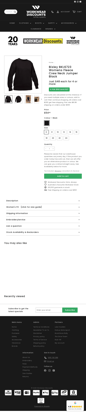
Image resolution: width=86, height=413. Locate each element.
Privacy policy (39, 336)
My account (60, 343)
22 (60, 138)
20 (53, 138)
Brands (50, 29)
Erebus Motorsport (62, 330)
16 (76, 132)
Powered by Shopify (42, 406)
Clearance (36, 29)
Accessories (68, 23)
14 (70, 132)
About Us (26, 357)
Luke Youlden (60, 327)
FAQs (25, 364)
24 (66, 138)
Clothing (24, 23)
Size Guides (27, 373)
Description (12, 200)
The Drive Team (61, 336)
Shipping (58, 171)
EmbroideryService (15, 219)
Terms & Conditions (41, 327)
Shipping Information (17, 213)
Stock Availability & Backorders (22, 232)
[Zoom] (23, 74)
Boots (38, 23)
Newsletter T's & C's (41, 330)
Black (46, 123)
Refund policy (38, 346)
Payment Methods (30, 367)
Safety (51, 23)
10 (58, 132)
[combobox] (10, 11)
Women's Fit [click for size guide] (24, 207)
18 (47, 138)
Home (12, 23)
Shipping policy (39, 343)
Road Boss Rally (61, 333)
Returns (26, 376)
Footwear (16, 333)
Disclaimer (37, 333)
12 (64, 132)
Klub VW (58, 340)
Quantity (48, 144)
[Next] (40, 99)
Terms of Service (40, 340)
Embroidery (27, 360)
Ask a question (14, 226)
